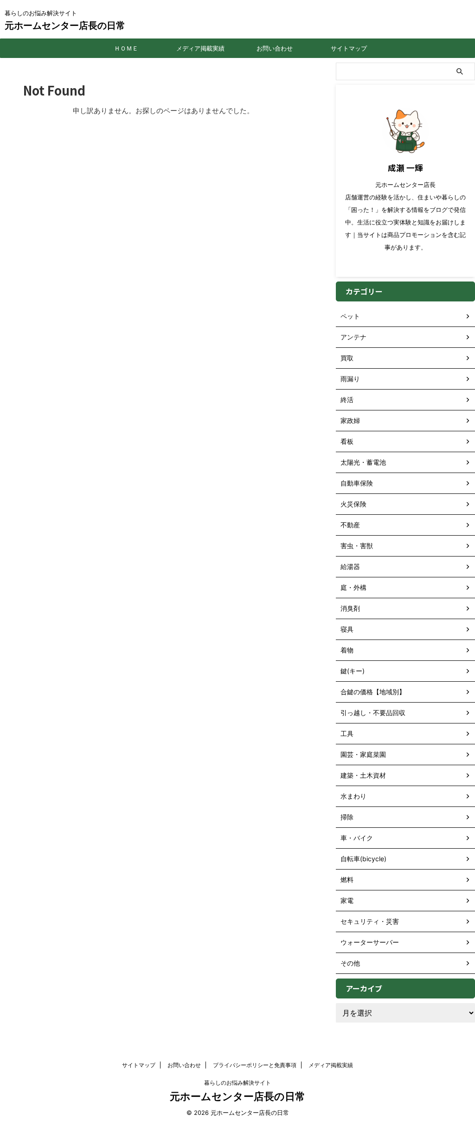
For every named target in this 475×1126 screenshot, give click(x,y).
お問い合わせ (275, 48)
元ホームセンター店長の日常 (65, 25)
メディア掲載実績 (200, 48)
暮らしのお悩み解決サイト (237, 1082)
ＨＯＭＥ (126, 48)
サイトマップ (349, 48)
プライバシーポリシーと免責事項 (254, 1065)
